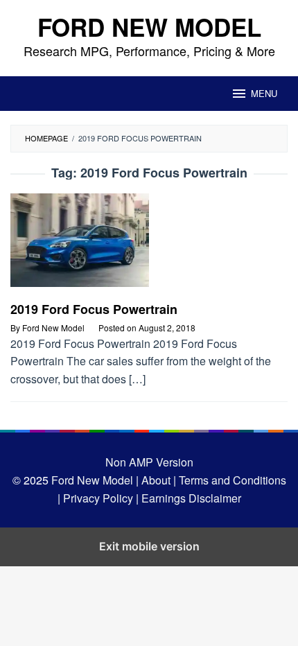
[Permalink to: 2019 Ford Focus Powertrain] (149, 246)
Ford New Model (149, 27)
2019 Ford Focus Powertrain (93, 309)
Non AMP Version (149, 462)
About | (158, 480)
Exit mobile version (149, 546)
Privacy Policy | (99, 498)
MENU (264, 93)
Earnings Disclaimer (190, 498)
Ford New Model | (95, 480)
